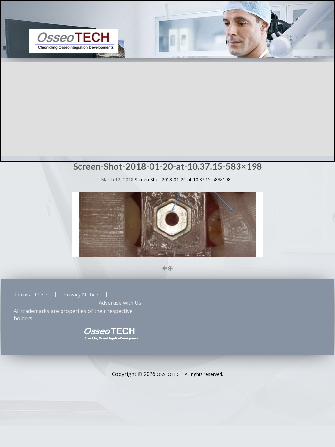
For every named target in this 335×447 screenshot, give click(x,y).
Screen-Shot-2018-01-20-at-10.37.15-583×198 (183, 179)
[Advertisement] (167, 107)
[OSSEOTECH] (73, 40)
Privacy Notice (80, 294)
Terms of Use (30, 294)
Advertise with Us (120, 302)
